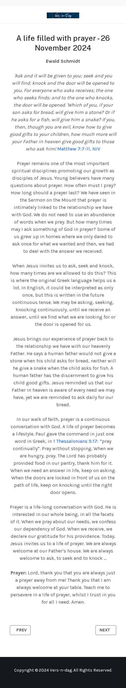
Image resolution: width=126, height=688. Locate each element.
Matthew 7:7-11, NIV (78, 149)
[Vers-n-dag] (63, 15)
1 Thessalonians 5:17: (75, 441)
